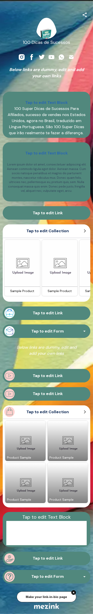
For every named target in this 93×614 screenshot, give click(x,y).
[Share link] (84, 14)
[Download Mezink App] (46, 606)
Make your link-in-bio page (46, 596)
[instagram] (22, 57)
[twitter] (41, 57)
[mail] (71, 57)
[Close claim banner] (73, 592)
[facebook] (32, 57)
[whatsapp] (61, 57)
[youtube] (51, 57)
